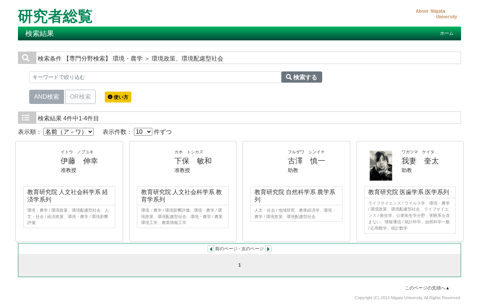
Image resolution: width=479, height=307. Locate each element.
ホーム (447, 33)
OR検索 (80, 96)
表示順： (30, 132)
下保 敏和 (193, 161)
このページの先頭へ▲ (427, 288)
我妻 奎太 (420, 161)
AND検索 (46, 96)
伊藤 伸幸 (79, 161)
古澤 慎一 (306, 161)
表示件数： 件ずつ (137, 132)
